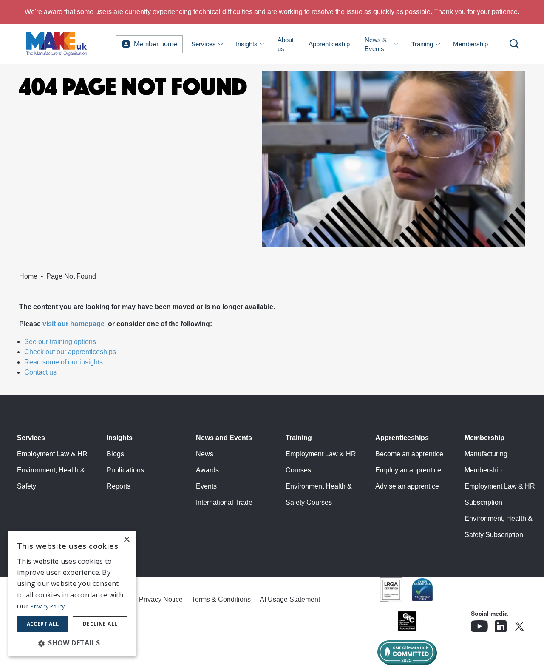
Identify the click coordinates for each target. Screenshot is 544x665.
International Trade (224, 502)
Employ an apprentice (408, 470)
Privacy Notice (161, 599)
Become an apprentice (409, 454)
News (204, 454)
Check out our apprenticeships (70, 351)
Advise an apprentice (407, 486)
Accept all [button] (43, 624)
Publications (125, 470)
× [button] (126, 540)
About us (286, 44)
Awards (207, 470)
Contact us (40, 372)
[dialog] (72, 593)
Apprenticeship (329, 44)
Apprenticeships (402, 437)
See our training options (60, 341)
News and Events (224, 437)
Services (203, 44)
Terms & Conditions (221, 599)
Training (422, 44)
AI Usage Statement (290, 599)
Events (206, 486)
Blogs (115, 454)
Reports (118, 486)
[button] (72, 643)
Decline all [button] (100, 624)
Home (28, 276)
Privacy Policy (48, 606)
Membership (470, 44)
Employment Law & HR (52, 454)
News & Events (376, 44)
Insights (247, 44)
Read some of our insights (63, 362)
